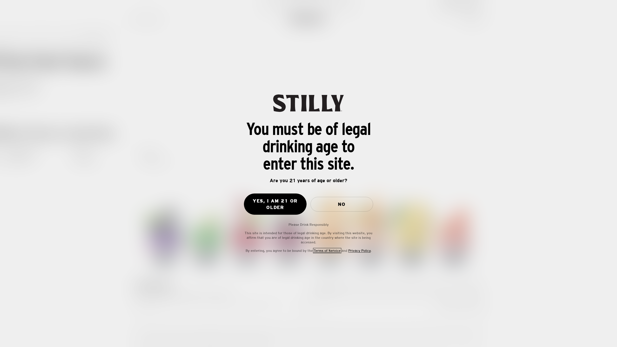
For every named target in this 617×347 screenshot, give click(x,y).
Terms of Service (327, 251)
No (342, 204)
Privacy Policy (359, 251)
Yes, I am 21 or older (275, 204)
